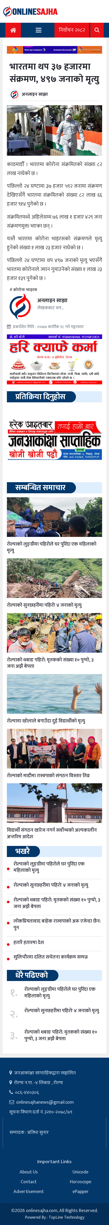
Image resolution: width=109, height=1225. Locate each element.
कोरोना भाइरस (25, 289)
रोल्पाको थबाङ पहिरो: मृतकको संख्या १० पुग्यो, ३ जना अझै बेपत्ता (50, 663)
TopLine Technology (66, 1217)
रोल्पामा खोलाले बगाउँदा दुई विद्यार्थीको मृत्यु (46, 721)
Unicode (80, 1172)
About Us (29, 1172)
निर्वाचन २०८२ (72, 30)
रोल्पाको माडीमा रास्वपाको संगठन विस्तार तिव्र (48, 776)
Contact (29, 1182)
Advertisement (28, 1192)
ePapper (80, 1192)
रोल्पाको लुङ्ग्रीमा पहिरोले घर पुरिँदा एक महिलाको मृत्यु (51, 547)
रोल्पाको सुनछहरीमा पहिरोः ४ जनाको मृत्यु (44, 605)
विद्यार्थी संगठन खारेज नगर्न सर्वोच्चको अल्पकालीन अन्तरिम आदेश (52, 833)
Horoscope (80, 1182)
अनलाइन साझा (35, 94)
